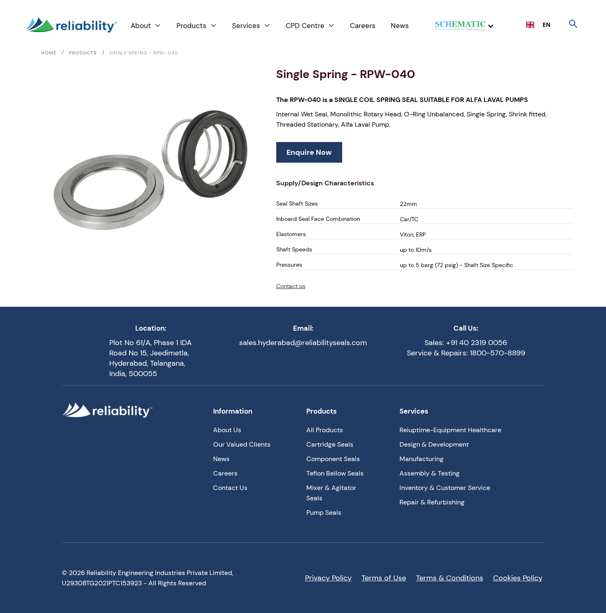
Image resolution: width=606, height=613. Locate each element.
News (400, 25)
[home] (71, 25)
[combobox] (538, 25)
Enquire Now (309, 152)
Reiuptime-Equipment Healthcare (450, 430)
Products (83, 53)
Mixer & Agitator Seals (331, 492)
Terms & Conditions (449, 578)
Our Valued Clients (241, 444)
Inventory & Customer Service (444, 487)
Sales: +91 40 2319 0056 (466, 343)
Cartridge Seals (329, 444)
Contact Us (230, 487)
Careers (363, 25)
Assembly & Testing (429, 473)
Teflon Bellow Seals (335, 473)
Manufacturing (421, 458)
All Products (324, 430)
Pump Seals (323, 512)
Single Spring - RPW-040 (144, 53)
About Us (227, 430)
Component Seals (333, 458)
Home (48, 53)
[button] (146, 26)
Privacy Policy (328, 578)
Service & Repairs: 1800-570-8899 (466, 353)
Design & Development (434, 444)
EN (546, 24)
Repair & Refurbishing (432, 502)
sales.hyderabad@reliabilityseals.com (303, 343)
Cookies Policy (518, 578)
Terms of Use (384, 578)
